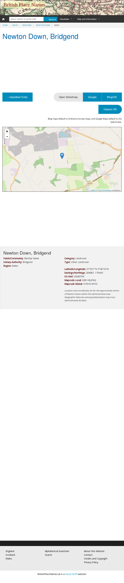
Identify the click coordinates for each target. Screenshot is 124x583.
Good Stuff (71, 574)
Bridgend (26, 25)
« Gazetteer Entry (17, 97)
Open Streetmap (68, 97)
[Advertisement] (62, 66)
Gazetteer (64, 19)
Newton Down (43, 25)
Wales (15, 25)
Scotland (10, 554)
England (10, 551)
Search (48, 554)
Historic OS (110, 109)
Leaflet (92, 190)
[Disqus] (62, 408)
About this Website (94, 551)
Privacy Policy (91, 562)
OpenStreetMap (104, 190)
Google (92, 97)
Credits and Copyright (95, 558)
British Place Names (24, 5)
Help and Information (87, 19)
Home (5, 25)
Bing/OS (112, 97)
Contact (88, 554)
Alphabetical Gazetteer (57, 551)
